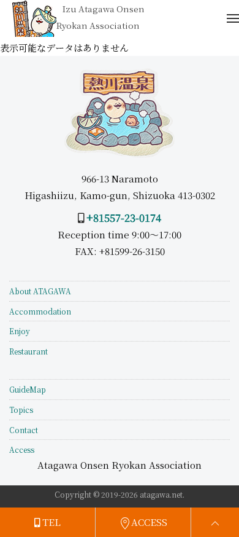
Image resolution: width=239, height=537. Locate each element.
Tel (50, 521)
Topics (21, 409)
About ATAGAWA (40, 291)
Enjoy (19, 331)
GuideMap (27, 389)
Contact (23, 430)
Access (21, 449)
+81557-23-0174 (123, 217)
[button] (233, 18)
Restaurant (28, 351)
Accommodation (40, 311)
